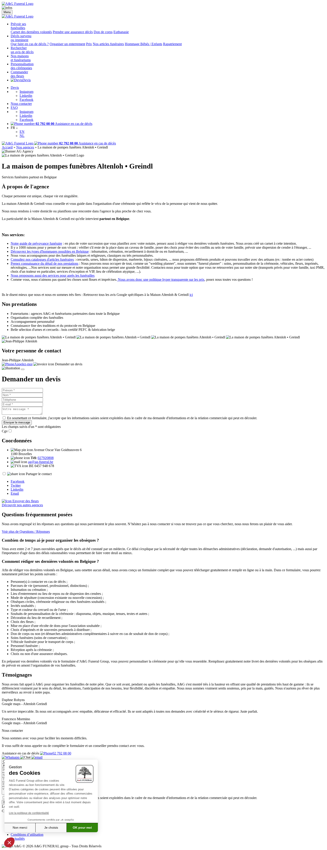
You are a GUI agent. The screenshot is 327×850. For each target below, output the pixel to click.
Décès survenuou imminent (21, 38)
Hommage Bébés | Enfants (143, 44)
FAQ (14, 108)
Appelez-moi (23, 364)
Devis (26, 80)
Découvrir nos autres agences (22, 505)
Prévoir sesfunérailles (18, 26)
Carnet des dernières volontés (31, 32)
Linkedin (26, 96)
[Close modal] (22, 369)
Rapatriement (172, 44)
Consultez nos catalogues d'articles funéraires (42, 259)
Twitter (16, 485)
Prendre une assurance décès (73, 32)
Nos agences (25, 147)
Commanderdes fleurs (19, 74)
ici (191, 295)
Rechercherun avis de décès (22, 50)
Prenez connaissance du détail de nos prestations (44, 263)
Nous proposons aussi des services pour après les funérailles (53, 275)
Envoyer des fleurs (25, 501)
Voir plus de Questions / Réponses (26, 531)
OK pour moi (82, 827)
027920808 (46, 458)
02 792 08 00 (61, 753)
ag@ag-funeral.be (40, 462)
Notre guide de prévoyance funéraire (36, 243)
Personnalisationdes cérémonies (22, 66)
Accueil (7, 147)
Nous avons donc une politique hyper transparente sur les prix (160, 279)
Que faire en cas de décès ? (30, 44)
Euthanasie (121, 32)
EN (22, 132)
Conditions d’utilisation (27, 834)
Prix (89, 44)
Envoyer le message (17, 422)
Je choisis (51, 827)
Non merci (20, 827)
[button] (9, 842)
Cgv (5, 431)
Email (15, 493)
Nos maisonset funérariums (21, 58)
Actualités (18, 838)
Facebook (26, 100)
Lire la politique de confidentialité (29, 813)
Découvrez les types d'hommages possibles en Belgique (50, 251)
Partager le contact (39, 474)
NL (22, 136)
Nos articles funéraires (108, 44)
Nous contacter (21, 104)
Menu (7, 12)
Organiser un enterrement (67, 44)
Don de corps (103, 32)
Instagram (26, 92)
